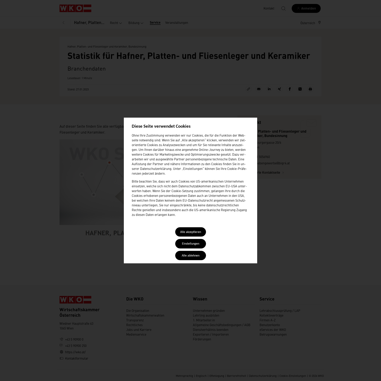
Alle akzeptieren (190, 232)
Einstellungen (190, 244)
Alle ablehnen (190, 255)
